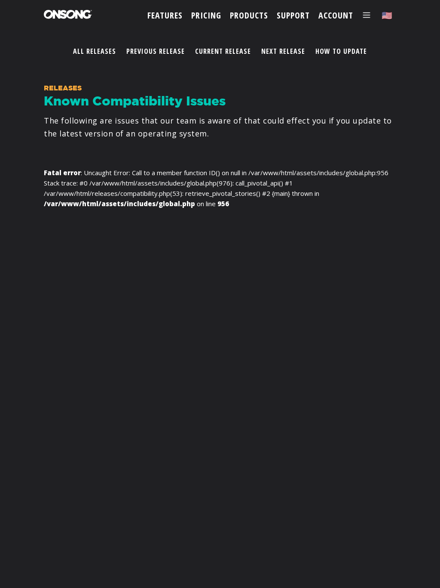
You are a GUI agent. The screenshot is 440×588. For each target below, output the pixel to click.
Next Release (283, 51)
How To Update (341, 51)
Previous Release (155, 51)
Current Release (223, 51)
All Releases (94, 51)
